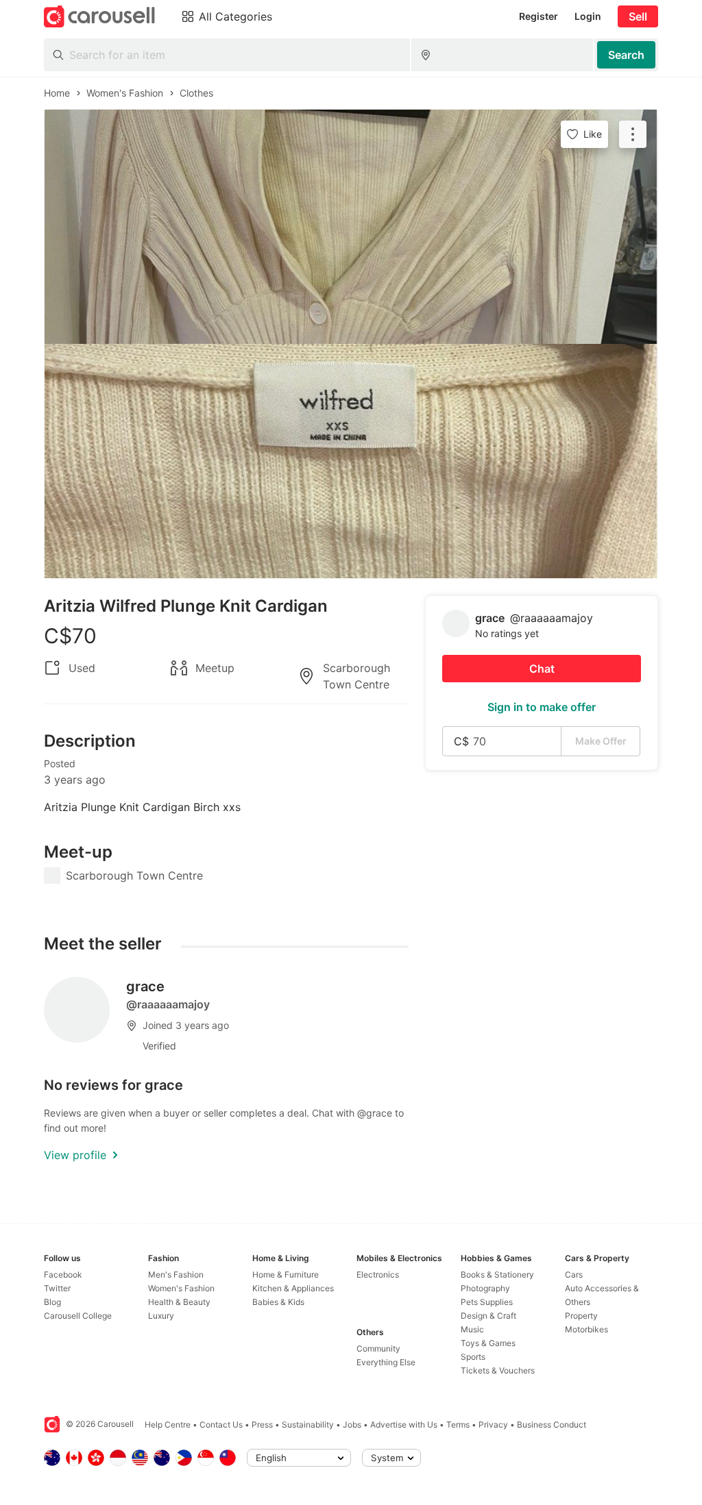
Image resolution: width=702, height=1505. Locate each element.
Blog (52, 1302)
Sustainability (308, 1424)
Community (378, 1348)
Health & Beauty (179, 1302)
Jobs (352, 1424)
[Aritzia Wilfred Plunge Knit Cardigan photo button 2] (351, 461)
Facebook (63, 1274)
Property (581, 1315)
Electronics (377, 1274)
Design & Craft (488, 1315)
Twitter (57, 1288)
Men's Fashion (176, 1274)
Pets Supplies (487, 1302)
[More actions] (632, 134)
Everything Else (385, 1362)
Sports (473, 1357)
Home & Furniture (285, 1274)
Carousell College (78, 1315)
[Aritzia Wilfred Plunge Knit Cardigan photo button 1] (351, 227)
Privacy (493, 1424)
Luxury (161, 1315)
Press (262, 1424)
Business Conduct (551, 1424)
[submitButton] (626, 55)
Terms (458, 1424)
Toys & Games (488, 1343)
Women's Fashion (181, 1288)
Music (472, 1329)
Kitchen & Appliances (293, 1288)
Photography (485, 1288)
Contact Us (221, 1424)
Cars (574, 1274)
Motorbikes (586, 1329)
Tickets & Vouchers (498, 1370)
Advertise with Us (403, 1424)
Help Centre (168, 1424)
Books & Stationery (497, 1274)
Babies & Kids (278, 1302)
